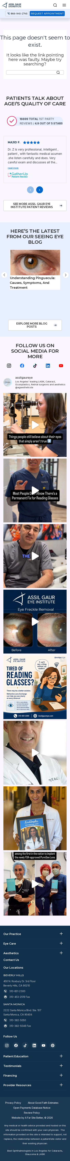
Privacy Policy (13, 1102)
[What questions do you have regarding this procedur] (35, 687)
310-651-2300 (17, 991)
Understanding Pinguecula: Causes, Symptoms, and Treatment (32, 283)
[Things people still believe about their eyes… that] (35, 425)
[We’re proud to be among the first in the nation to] (35, 884)
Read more (13, 167)
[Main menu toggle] (64, 5)
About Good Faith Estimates (43, 1102)
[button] (55, 5)
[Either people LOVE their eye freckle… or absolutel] (35, 622)
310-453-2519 (17, 996)
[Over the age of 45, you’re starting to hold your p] (35, 490)
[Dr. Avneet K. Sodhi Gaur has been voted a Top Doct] (35, 818)
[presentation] (30, 189)
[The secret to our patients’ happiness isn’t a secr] (35, 556)
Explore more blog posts (31, 325)
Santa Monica (14, 1004)
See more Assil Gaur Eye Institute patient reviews (32, 205)
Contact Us (11, 960)
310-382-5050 (17, 1020)
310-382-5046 (17, 1025)
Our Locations (13, 967)
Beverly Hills (13, 975)
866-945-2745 (19, 13)
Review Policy (32, 1112)
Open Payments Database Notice (31, 1107)
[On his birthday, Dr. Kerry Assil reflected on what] (35, 753)
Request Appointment (47, 13)
